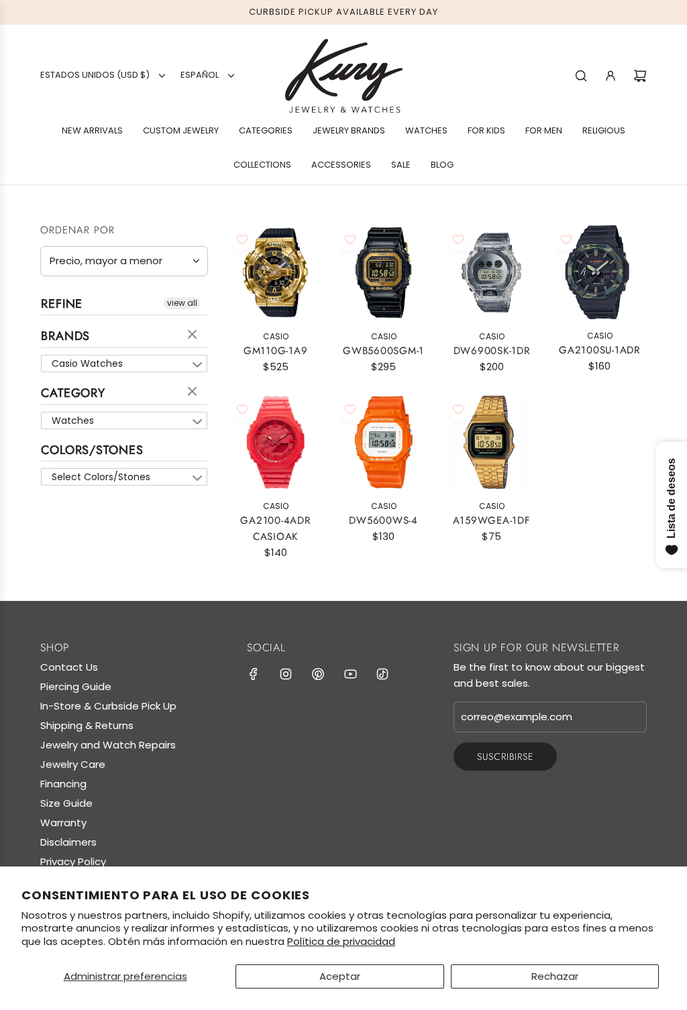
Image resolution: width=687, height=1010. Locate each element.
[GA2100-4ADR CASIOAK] (275, 442)
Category (73, 393)
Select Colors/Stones (101, 477)
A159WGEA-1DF (492, 520)
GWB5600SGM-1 (383, 350)
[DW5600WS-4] (383, 442)
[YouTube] (350, 674)
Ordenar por (77, 230)
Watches (73, 420)
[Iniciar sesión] (610, 76)
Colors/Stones (92, 450)
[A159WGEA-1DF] (491, 442)
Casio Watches (87, 363)
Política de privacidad (341, 941)
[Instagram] (286, 674)
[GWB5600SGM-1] (383, 272)
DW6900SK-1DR (492, 350)
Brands (65, 336)
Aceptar (339, 976)
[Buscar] (581, 76)
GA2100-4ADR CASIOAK (275, 528)
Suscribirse (505, 756)
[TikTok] (382, 674)
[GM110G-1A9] (275, 272)
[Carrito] (640, 76)
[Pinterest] (318, 674)
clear (194, 335)
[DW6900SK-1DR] (491, 272)
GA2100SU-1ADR (599, 350)
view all (182, 302)
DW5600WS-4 (383, 520)
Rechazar (554, 976)
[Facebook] (253, 674)
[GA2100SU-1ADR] (599, 272)
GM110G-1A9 (276, 350)
